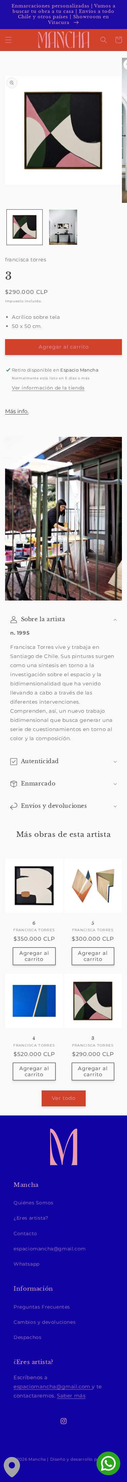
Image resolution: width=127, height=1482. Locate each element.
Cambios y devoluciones (45, 1322)
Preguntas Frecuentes (42, 1307)
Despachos (27, 1337)
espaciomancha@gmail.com (50, 1249)
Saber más (71, 1395)
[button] (8, 39)
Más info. (16, 411)
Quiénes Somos (34, 1203)
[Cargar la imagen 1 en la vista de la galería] (24, 227)
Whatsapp (27, 1264)
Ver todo (64, 1098)
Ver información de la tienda (48, 388)
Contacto (25, 1233)
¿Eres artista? (31, 1218)
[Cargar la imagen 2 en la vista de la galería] (63, 227)
